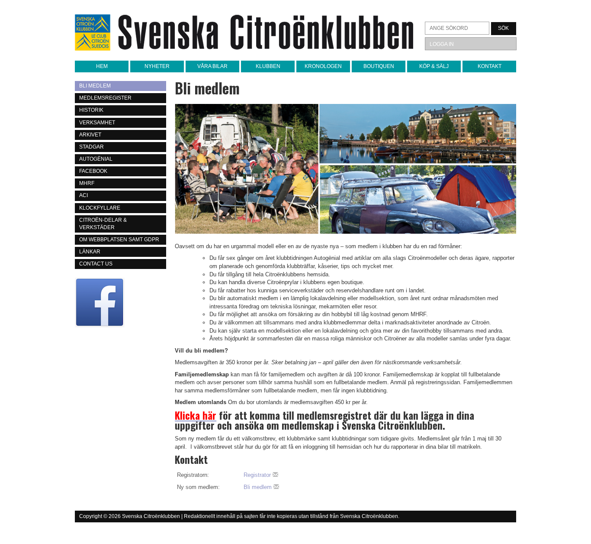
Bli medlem (95, 86)
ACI (83, 195)
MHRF (86, 183)
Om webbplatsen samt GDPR (119, 239)
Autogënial (95, 159)
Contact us (95, 264)
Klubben (268, 66)
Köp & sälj (434, 66)
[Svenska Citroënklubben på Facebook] (120, 302)
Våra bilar (212, 66)
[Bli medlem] (345, 169)
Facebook (93, 171)
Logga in (442, 44)
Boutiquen (378, 66)
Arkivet (90, 135)
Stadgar (91, 147)
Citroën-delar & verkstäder (103, 223)
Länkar (89, 252)
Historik (91, 110)
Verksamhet (97, 123)
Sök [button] (503, 28)
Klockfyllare (99, 208)
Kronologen (323, 66)
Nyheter (157, 66)
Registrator (258, 475)
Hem (102, 66)
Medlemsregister (105, 98)
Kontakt (489, 66)
